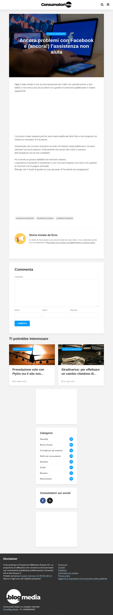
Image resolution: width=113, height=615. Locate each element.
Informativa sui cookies (68, 573)
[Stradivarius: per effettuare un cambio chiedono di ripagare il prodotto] (81, 354)
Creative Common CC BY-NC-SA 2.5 (36, 576)
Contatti (61, 568)
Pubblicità (62, 570)
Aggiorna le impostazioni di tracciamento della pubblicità (82, 579)
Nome (17, 310)
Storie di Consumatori (56, 34)
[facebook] (43, 500)
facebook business (45, 218)
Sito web (73, 310)
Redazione (63, 565)
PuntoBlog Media (10, 609)
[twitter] (50, 500)
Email (45, 310)
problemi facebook (65, 218)
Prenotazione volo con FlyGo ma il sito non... (28, 371)
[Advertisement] (56, 115)
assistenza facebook (25, 218)
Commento (19, 277)
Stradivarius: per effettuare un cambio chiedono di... (80, 371)
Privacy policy (64, 576)
